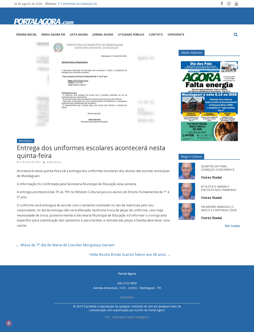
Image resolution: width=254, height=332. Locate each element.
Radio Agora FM (53, 34)
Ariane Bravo (53, 162)
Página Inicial (26, 34)
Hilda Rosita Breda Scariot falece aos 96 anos (130, 254)
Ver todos (232, 226)
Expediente (176, 34)
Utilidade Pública (131, 34)
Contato (156, 34)
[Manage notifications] (9, 323)
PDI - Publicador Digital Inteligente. (127, 317)
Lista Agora (79, 34)
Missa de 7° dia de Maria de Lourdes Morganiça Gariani (65, 245)
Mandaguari (25, 140)
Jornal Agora (102, 34)
